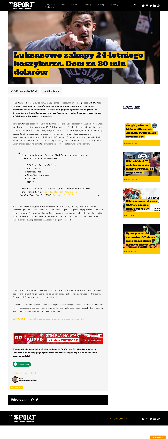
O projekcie (50, 4)
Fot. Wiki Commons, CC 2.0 (24, 373)
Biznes (74, 4)
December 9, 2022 (63, 195)
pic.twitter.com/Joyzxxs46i (61, 192)
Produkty (114, 4)
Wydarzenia (50, 7)
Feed (63, 4)
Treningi (100, 4)
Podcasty (87, 4)
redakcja (55, 91)
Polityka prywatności (119, 418)
